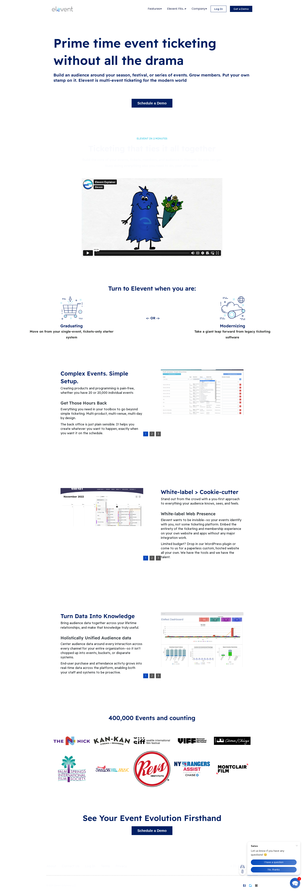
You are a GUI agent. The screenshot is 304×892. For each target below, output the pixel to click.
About (51, 866)
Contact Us (71, 866)
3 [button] (158, 433)
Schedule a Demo (152, 103)
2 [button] (152, 433)
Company (198, 9)
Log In (90, 866)
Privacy (121, 866)
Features (154, 9)
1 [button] (145, 433)
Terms (105, 866)
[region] (152, 402)
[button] (295, 883)
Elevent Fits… (176, 9)
